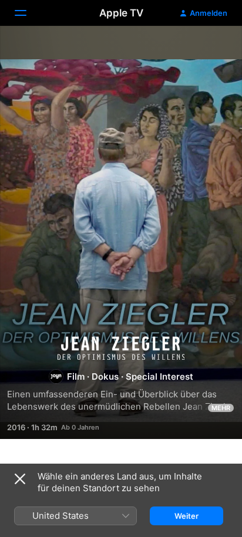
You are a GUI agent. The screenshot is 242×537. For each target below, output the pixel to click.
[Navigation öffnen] (28, 13)
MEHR (220, 408)
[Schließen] (20, 479)
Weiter (186, 516)
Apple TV (121, 13)
